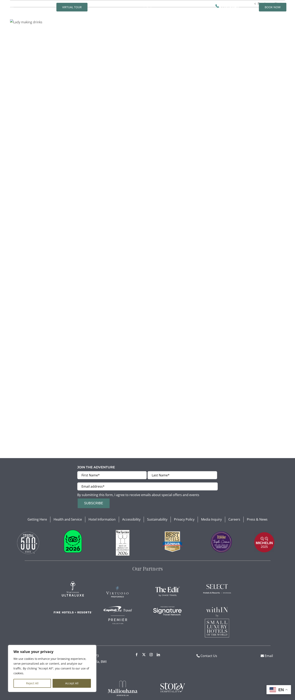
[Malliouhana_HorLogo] (147, 4)
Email (268, 656)
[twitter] (143, 654)
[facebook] (136, 654)
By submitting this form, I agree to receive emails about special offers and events (138, 495)
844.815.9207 (229, 6)
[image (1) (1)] (28, 531)
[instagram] (151, 654)
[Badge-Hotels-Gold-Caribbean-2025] (172, 533)
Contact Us (209, 656)
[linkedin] (158, 654)
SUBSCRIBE (93, 503)
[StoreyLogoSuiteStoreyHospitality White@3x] (172, 682)
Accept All (71, 683)
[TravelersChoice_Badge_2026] (73, 531)
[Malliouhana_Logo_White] (122, 682)
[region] (52, 668)
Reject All (32, 683)
